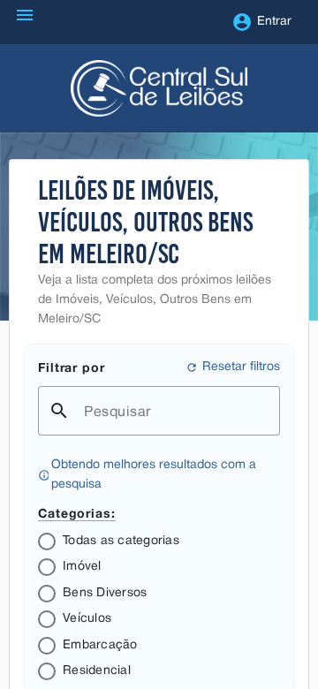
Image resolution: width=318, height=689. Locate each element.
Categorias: (77, 512)
